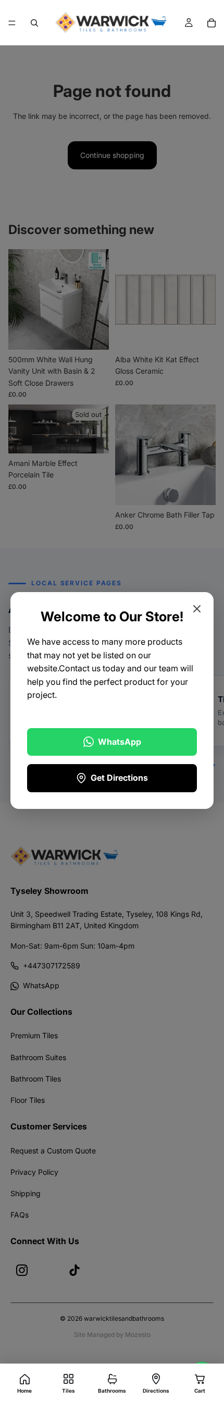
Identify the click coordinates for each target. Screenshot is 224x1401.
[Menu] (12, 23)
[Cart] (211, 22)
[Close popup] (197, 609)
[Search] (34, 22)
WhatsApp (119, 741)
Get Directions (119, 777)
